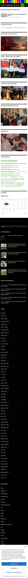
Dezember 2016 (4, 422)
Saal (22, 179)
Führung (3, 502)
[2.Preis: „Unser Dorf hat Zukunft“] (14, 68)
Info (2, 507)
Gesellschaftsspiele (15, 169)
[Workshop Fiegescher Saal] (14, 43)
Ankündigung (4, 493)
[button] (25, 547)
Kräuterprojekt (6, 175)
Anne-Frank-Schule (8, 163)
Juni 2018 (3, 394)
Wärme (19, 186)
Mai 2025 (3, 313)
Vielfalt (2, 184)
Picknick (3, 179)
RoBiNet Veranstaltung (6, 524)
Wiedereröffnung (10, 186)
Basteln (25, 163)
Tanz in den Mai (7, 183)
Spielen (7, 180)
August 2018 (4, 391)
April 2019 (3, 380)
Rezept (2, 521)
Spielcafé (3, 181)
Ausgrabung (19, 163)
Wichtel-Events (4, 186)
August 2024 (4, 324)
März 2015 (3, 455)
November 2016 (5, 424)
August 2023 (4, 335)
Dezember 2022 (4, 343)
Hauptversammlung (7, 171)
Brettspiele (3, 165)
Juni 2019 (3, 374)
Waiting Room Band (7, 184)
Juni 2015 (3, 452)
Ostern (22, 176)
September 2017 (5, 408)
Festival (3, 499)
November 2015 (5, 441)
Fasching (14, 167)
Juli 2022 (3, 346)
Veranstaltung (4, 538)
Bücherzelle (8, 165)
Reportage (3, 518)
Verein (2, 541)
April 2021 (3, 357)
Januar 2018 (4, 402)
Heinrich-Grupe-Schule (18, 171)
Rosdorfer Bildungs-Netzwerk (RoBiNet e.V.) (11, 5)
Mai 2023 (3, 338)
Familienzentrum (6, 167)
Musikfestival (18, 176)
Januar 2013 (4, 475)
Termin (2, 535)
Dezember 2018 (4, 385)
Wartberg (20, 185)
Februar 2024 (4, 327)
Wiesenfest (16, 186)
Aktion (2, 488)
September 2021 (5, 352)
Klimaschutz (3, 173)
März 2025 (3, 316)
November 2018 (5, 388)
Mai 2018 (3, 397)
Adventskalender (9, 160)
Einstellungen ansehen (14, 572)
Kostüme (17, 173)
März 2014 (3, 469)
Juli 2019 (3, 371)
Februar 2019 (4, 383)
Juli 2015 (3, 450)
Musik (13, 177)
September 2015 (5, 444)
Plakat (7, 179)
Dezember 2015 (4, 438)
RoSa (19, 179)
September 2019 (5, 366)
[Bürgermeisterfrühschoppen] (14, 116)
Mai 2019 (3, 377)
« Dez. (2, 213)
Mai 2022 (3, 349)
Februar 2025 (4, 318)
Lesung (9, 176)
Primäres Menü (26, 5)
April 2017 (3, 413)
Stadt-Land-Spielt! (12, 180)
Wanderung (14, 185)
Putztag (15, 179)
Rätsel (2, 516)
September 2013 (5, 472)
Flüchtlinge (5, 169)
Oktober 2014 (4, 466)
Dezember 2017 (4, 405)
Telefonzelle (21, 183)
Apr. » (25, 213)
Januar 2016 (4, 436)
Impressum (23, 576)
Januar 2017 (4, 419)
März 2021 (3, 360)
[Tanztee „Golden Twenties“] (14, 93)
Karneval (25, 171)
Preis (10, 179)
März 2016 (3, 433)
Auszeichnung (4, 496)
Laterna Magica (16, 175)
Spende (2, 530)
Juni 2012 (3, 478)
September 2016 (5, 427)
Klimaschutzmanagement (10, 173)
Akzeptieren (14, 564)
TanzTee (15, 183)
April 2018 (3, 399)
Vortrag (3, 544)
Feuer (17, 167)
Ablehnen (14, 568)
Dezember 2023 (4, 329)
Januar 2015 (4, 461)
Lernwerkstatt (4, 177)
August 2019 (4, 369)
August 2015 (4, 447)
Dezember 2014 (4, 464)
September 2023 (5, 332)
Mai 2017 (3, 410)
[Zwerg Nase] (14, 142)
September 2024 (5, 321)
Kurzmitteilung (11, 17)
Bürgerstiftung (15, 165)
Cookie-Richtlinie (6, 576)
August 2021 (4, 355)
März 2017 (3, 416)
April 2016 (3, 430)
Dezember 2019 (4, 363)
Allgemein (3, 490)
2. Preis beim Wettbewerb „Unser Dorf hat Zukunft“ (13, 27)
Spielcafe (3, 532)
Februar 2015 (4, 458)
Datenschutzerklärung (15, 576)
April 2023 (3, 341)
